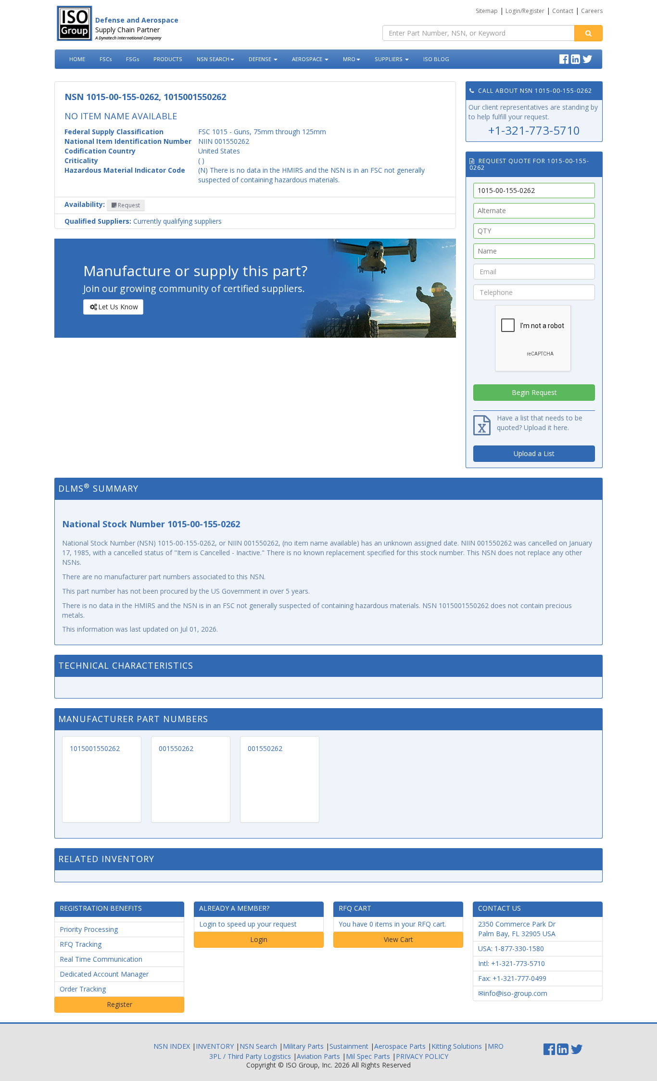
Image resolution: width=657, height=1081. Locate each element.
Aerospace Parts (400, 1046)
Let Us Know (118, 306)
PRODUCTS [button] (167, 59)
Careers (592, 11)
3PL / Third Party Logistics (250, 1056)
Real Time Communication (101, 959)
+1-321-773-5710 (534, 130)
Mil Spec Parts (368, 1056)
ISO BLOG (436, 59)
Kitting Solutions (456, 1046)
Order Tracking (83, 988)
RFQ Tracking (80, 944)
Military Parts (303, 1046)
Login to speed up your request (248, 923)
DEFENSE (261, 59)
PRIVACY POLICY (422, 1056)
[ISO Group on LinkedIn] (576, 58)
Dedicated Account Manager (104, 974)
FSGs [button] (132, 59)
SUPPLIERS (389, 59)
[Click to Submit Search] (588, 33)
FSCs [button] (106, 59)
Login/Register (524, 11)
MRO (349, 59)
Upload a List (534, 453)
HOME (77, 59)
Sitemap (487, 11)
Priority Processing (89, 929)
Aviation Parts (318, 1056)
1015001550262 (95, 748)
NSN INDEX (171, 1046)
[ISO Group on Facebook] (565, 58)
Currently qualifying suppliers (143, 221)
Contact (562, 11)
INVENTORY (215, 1046)
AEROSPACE (308, 59)
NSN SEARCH (213, 59)
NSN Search (258, 1046)
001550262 (176, 748)
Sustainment (348, 1046)
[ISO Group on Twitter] (588, 58)
